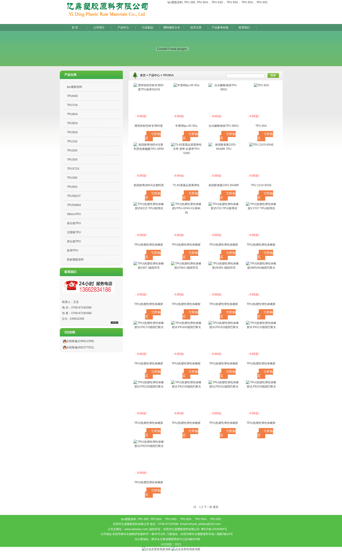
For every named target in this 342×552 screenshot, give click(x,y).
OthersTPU (74, 214)
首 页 (75, 27)
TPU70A (72, 105)
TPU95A (72, 132)
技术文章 (195, 27)
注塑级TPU (74, 232)
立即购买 (153, 136)
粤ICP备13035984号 (214, 529)
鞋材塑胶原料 (75, 259)
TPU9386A (74, 205)
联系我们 (244, 27)
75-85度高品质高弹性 (186, 185)
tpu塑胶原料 (175, 2)
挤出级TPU (74, 241)
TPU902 (72, 187)
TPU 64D (217, 2)
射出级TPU (74, 223)
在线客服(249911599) (80, 341)
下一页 (208, 507)
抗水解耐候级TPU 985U (224, 125)
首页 (143, 75)
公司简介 (99, 27)
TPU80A (72, 114)
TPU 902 (262, 2)
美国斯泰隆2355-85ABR (223, 185)
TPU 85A (232, 2)
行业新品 (147, 27)
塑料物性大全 (171, 27)
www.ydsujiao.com (136, 529)
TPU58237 (74, 196)
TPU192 (72, 141)
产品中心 (123, 27)
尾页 (215, 507)
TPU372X (73, 168)
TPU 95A (247, 2)
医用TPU (72, 250)
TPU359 (72, 159)
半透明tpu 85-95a (186, 125)
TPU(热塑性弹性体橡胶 (148, 244)
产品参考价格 (220, 27)
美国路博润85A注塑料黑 (149, 185)
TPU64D (72, 96)
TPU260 (72, 150)
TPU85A (72, 123)
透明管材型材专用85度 (148, 125)
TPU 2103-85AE (261, 185)
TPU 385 (189, 2)
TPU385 (72, 177)
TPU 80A (202, 2)
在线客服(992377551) (80, 347)
